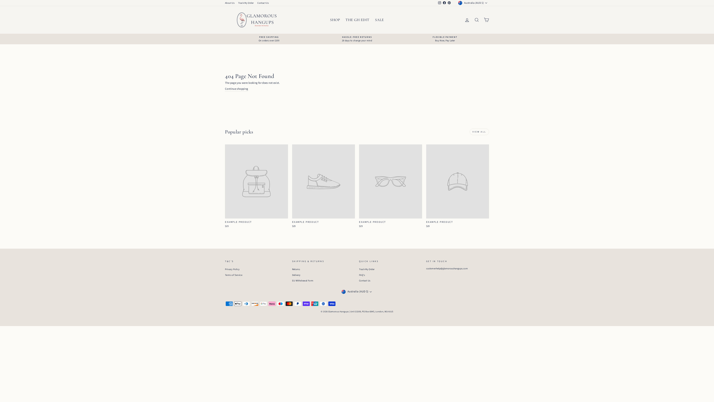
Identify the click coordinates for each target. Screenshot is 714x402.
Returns (296, 269)
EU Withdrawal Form (302, 280)
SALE (379, 20)
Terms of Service (233, 275)
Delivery (296, 275)
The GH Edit (357, 20)
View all (479, 131)
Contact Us (263, 3)
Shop (335, 20)
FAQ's (362, 275)
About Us (229, 3)
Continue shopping (236, 89)
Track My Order (246, 3)
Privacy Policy (232, 269)
